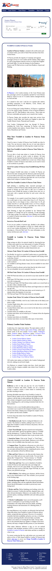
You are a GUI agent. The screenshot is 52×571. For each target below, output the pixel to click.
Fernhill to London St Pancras (15, 530)
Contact (47, 10)
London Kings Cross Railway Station (23, 357)
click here (29, 216)
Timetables (31, 10)
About (10, 554)
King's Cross (24, 335)
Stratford (14, 333)
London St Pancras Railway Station (22, 355)
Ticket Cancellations (24, 557)
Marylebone (26, 333)
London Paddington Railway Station (22, 346)
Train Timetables (42, 556)
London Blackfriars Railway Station (22, 348)
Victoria (30, 332)
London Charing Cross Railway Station (23, 342)
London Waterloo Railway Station (21, 340)
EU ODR (10, 558)
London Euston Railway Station (21, 344)
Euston (14, 335)
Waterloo (22, 330)
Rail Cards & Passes (24, 554)
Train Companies (42, 559)
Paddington (41, 332)
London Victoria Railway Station (21, 338)
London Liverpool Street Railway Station (24, 349)
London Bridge (32, 330)
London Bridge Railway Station (21, 353)
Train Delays (22, 10)
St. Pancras (34, 335)
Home (4, 10)
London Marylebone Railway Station (22, 351)
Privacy (10, 556)
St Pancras (10, 93)
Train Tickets (12, 10)
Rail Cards (40, 10)
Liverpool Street (40, 333)
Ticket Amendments (26, 560)
